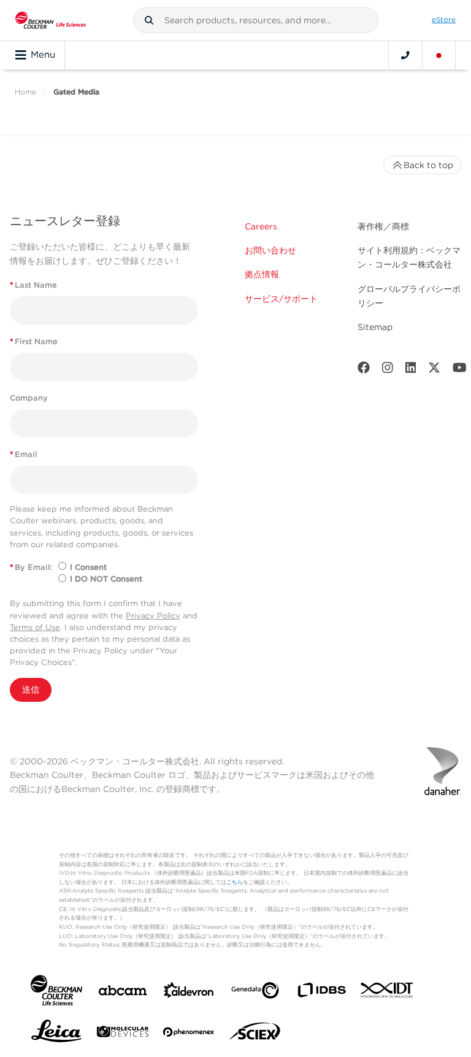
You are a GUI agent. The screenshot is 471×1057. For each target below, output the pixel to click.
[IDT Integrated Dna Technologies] (388, 992)
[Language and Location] (439, 55)
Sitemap (375, 327)
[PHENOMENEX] (189, 1034)
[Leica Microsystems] (56, 1034)
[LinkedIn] (410, 370)
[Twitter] (434, 370)
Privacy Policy (153, 615)
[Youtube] (460, 370)
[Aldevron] (189, 992)
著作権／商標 (383, 226)
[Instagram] (387, 370)
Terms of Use (35, 627)
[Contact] (405, 55)
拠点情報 (262, 274)
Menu (43, 54)
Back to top (428, 165)
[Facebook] (364, 370)
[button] (149, 20)
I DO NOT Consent (106, 578)
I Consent (88, 567)
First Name (34, 341)
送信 (30, 689)
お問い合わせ (270, 250)
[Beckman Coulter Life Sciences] (50, 20)
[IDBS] (321, 992)
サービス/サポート (281, 299)
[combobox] (256, 20)
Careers (261, 226)
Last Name (33, 285)
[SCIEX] (255, 1034)
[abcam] (123, 993)
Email (23, 454)
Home (25, 91)
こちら (234, 881)
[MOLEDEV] (123, 1034)
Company (29, 397)
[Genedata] (255, 993)
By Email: (31, 567)
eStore (444, 19)
